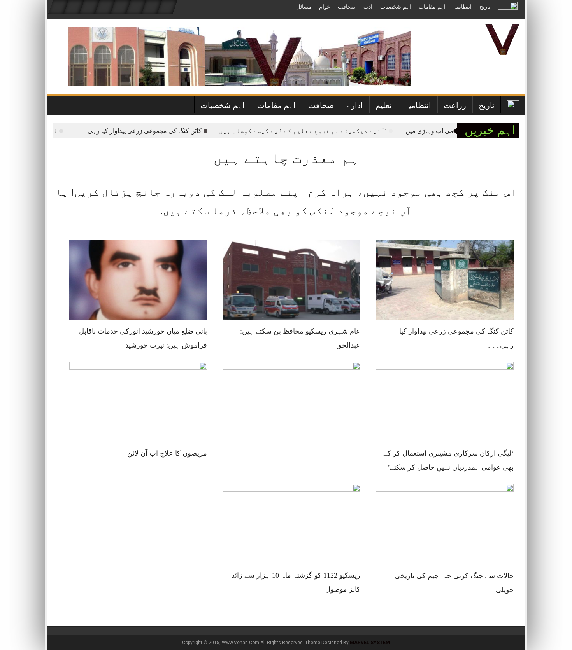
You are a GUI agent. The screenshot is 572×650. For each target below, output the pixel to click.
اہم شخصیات (395, 7)
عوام (324, 7)
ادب (367, 7)
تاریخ (484, 7)
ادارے (354, 105)
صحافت (347, 7)
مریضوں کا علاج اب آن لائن (167, 453)
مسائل (303, 7)
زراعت (455, 105)
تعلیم (383, 105)
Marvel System (370, 642)
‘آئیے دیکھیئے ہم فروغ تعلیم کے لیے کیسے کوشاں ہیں (318, 131)
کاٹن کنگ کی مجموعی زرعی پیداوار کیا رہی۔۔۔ (154, 131)
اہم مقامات (432, 7)
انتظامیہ (462, 7)
